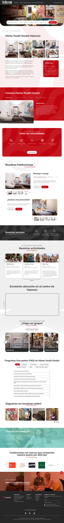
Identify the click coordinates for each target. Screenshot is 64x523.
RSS (50, 519)
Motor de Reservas (43, 519)
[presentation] (30, 120)
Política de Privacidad (35, 519)
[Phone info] (3, 306)
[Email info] (3, 304)
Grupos (29, 2)
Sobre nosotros (29, 497)
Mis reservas (28, 498)
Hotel (21, 2)
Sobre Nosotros (39, 2)
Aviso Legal (30, 519)
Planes (33, 2)
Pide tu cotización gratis (32, 329)
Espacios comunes (20, 97)
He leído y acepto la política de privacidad (50, 504)
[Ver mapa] (3, 301)
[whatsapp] (61, 472)
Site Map (47, 519)
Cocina (30, 97)
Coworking (52, 97)
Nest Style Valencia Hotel (18, 501)
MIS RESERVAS (57, 2)
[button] (31, 280)
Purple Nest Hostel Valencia (19, 496)
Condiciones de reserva (17, 519)
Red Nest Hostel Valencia (18, 497)
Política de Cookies (24, 519)
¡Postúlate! (8, 443)
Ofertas (25, 2)
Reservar (45, 186)
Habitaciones (8, 97)
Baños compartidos (41, 97)
